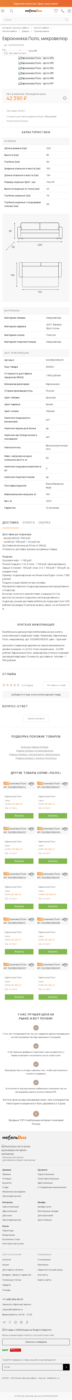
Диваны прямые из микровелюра (34, 750)
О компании (44, 1259)
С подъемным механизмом (52, 1187)
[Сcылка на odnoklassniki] (10, 1322)
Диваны (6, 1169)
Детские (7, 1215)
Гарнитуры (8, 1230)
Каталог (6, 1259)
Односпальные (46, 1174)
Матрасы (7, 1202)
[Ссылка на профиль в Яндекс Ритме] (27, 1322)
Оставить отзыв (56, 685)
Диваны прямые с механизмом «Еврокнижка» (34, 754)
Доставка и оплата (12, 1269)
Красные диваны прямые (35, 747)
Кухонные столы (11, 1239)
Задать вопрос (36, 718)
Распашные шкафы (48, 1211)
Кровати (42, 1169)
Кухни (5, 1226)
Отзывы (6, 1289)
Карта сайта (44, 1279)
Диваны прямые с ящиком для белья (36, 758)
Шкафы (42, 1202)
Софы (5, 1187)
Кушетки (7, 1182)
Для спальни (45, 1219)
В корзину (19, 815)
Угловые (6, 1178)
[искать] (67, 20)
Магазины (43, 1264)
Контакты (43, 1274)
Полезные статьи (11, 1279)
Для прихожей (45, 1215)
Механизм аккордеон (13, 1191)
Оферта (6, 1284)
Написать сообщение (36, 1341)
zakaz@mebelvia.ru (12, 1309)
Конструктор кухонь (13, 1243)
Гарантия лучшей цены (50, 1269)
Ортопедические (11, 1195)
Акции (5, 1264)
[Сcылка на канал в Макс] (15, 1322)
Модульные (8, 1234)
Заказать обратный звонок (16, 1304)
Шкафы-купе (44, 1206)
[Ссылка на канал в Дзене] (21, 1322)
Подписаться (66, 1367)
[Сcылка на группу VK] (4, 1322)
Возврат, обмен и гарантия (16, 1274)
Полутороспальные (48, 1178)
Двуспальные (45, 1182)
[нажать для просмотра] (36, 58)
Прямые (6, 1174)
